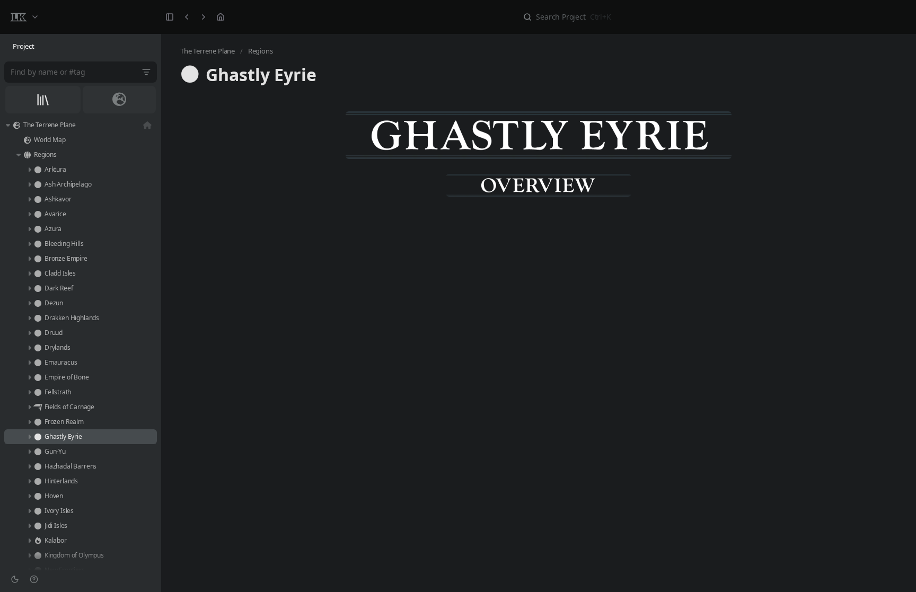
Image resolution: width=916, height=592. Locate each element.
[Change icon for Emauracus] (37, 362)
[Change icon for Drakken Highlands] (37, 318)
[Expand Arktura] (29, 169)
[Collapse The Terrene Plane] (8, 125)
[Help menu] (33, 579)
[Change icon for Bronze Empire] (37, 258)
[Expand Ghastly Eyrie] (29, 436)
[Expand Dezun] (29, 303)
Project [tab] (23, 46)
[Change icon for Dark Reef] (37, 288)
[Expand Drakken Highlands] (29, 318)
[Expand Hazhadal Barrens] (29, 466)
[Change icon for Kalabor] (37, 540)
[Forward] (203, 16)
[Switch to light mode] (14, 579)
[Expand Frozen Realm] (29, 422)
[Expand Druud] (29, 333)
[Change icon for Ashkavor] (37, 199)
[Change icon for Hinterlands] (37, 481)
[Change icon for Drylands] (37, 347)
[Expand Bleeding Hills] (29, 244)
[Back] (186, 16)
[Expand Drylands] (29, 347)
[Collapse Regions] (18, 154)
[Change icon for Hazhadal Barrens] (37, 466)
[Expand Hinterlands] (29, 481)
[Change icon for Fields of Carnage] (37, 407)
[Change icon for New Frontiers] (37, 570)
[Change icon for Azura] (37, 229)
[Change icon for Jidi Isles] (37, 525)
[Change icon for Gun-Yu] (37, 451)
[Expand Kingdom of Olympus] (29, 555)
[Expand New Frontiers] (29, 570)
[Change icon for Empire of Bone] (37, 377)
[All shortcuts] (43, 99)
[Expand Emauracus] (29, 362)
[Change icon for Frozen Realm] (37, 422)
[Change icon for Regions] (27, 154)
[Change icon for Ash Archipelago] (37, 184)
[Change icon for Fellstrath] (37, 392)
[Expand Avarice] (29, 214)
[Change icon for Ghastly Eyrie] (37, 436)
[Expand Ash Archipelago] (29, 184)
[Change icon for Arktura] (37, 169)
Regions (260, 51)
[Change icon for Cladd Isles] (37, 273)
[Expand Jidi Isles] (29, 525)
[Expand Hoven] (29, 496)
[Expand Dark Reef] (29, 288)
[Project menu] (23, 17)
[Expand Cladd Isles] (29, 273)
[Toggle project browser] (169, 16)
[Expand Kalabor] (29, 540)
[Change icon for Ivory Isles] (37, 511)
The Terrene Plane (207, 51)
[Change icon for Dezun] (37, 303)
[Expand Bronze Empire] (29, 258)
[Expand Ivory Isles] (29, 511)
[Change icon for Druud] (37, 333)
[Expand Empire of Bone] (29, 377)
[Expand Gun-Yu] (29, 451)
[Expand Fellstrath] (29, 392)
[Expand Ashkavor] (29, 199)
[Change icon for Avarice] (37, 214)
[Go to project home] (220, 16)
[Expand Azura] (29, 229)
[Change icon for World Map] (27, 140)
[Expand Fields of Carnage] (29, 407)
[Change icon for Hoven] (37, 496)
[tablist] (80, 46)
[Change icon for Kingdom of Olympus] (37, 555)
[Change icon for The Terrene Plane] (16, 125)
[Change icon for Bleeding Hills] (37, 244)
